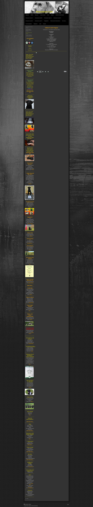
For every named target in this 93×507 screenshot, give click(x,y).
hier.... (30, 414)
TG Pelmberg (30, 487)
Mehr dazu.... (30, 444)
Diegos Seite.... (30, 223)
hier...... (30, 364)
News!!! (31, 319)
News (33, 169)
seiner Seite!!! (31, 333)
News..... (31, 294)
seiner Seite (31, 302)
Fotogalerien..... (30, 243)
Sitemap (30, 504)
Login (68, 504)
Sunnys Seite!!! (30, 282)
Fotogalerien (30, 466)
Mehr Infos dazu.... (30, 421)
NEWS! (30, 250)
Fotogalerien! (31, 343)
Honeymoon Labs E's (29, 92)
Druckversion (26, 504)
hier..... (31, 138)
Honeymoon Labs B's (30, 153)
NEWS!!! (29, 183)
